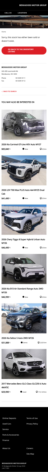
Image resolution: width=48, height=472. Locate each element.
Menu (45, 12)
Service (5, 429)
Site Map (30, 454)
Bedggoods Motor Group (32, 5)
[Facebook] (1, 32)
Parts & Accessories (10, 435)
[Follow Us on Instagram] (21, 411)
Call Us (8, 13)
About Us (6, 448)
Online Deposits (9, 418)
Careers (29, 448)
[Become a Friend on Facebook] (26, 411)
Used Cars (6, 423)
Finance (5, 440)
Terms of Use (32, 418)
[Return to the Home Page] (40, 465)
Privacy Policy (32, 423)
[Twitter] (4, 32)
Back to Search (10, 91)
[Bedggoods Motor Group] (8, 5)
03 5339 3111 (20, 78)
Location (22, 13)
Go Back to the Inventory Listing (21, 50)
